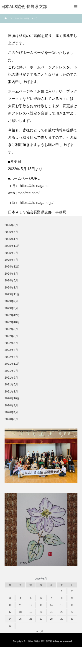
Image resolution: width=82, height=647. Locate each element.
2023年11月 (12, 294)
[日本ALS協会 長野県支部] (24, 7)
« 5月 (39, 631)
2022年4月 (11, 349)
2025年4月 (11, 259)
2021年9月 (11, 370)
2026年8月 (11, 225)
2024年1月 (11, 287)
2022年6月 (11, 336)
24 (10, 618)
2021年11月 (12, 363)
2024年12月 (12, 266)
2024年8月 (11, 273)
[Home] (6, 18)
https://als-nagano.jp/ (36, 203)
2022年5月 (11, 343)
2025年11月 (12, 245)
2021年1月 (11, 391)
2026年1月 (11, 239)
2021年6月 (11, 377)
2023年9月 (11, 301)
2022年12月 (12, 315)
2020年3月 (11, 419)
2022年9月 (11, 329)
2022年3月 (11, 357)
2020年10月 (12, 398)
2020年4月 (11, 412)
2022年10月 (12, 322)
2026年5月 (11, 232)
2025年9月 (11, 253)
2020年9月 (11, 405)
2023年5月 (11, 308)
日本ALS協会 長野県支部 (39, 641)
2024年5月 (11, 280)
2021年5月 (11, 384)
